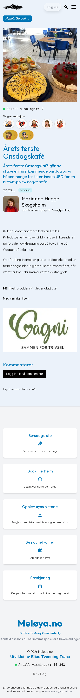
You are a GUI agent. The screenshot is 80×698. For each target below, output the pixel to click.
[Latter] (60, 124)
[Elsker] (21, 124)
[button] (40, 65)
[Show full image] (71, 34)
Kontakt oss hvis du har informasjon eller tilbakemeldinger (40, 639)
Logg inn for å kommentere (24, 373)
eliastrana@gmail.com (59, 691)
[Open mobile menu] (74, 7)
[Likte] (8, 124)
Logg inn (52, 7)
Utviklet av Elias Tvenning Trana (40, 657)
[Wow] (47, 124)
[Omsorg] (34, 124)
